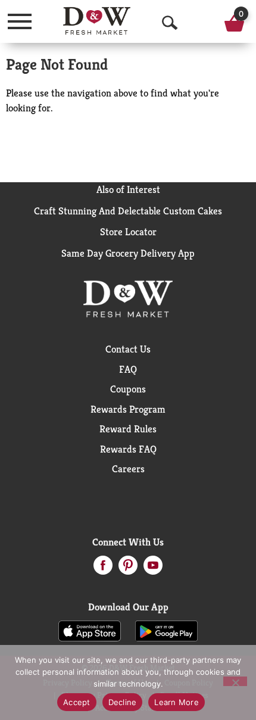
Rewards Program (128, 409)
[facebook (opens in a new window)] (103, 568)
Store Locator (128, 231)
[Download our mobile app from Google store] (166, 630)
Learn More (176, 702)
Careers (128, 468)
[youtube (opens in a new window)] (153, 568)
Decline (122, 702)
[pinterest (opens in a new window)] (128, 568)
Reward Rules (128, 428)
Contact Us (128, 349)
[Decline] (235, 681)
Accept (76, 702)
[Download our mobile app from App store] (89, 630)
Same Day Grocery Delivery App (128, 253)
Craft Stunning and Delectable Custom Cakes (128, 210)
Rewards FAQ (128, 449)
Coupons (128, 388)
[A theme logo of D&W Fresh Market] (96, 21)
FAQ (128, 369)
